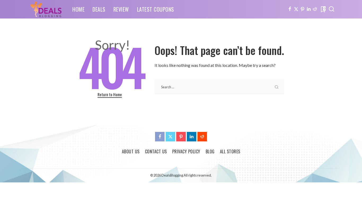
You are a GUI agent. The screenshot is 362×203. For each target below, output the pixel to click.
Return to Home (110, 94)
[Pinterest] (302, 9)
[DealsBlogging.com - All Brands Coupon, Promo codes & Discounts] (45, 9)
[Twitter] (296, 9)
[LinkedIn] (309, 9)
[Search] (331, 9)
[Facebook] (290, 9)
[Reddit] (315, 9)
